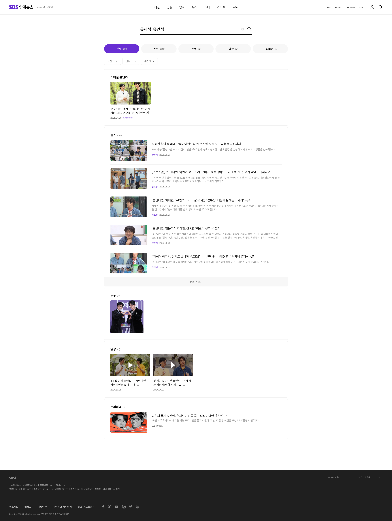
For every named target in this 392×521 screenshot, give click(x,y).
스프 (361, 7)
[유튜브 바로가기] (116, 507)
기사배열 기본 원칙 (111, 489)
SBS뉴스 (339, 7)
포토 (196, 49)
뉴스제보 (13, 507)
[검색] (381, 7)
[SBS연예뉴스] (21, 7)
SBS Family (333, 477)
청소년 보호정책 (86, 507)
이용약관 (42, 507)
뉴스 (158, 49)
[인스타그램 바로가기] (124, 506)
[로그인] (372, 7)
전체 (121, 49)
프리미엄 (270, 49)
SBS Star (351, 7)
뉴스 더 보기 (196, 282)
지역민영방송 (364, 477)
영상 (233, 49)
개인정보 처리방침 (62, 507)
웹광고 (27, 507)
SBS (328, 7)
